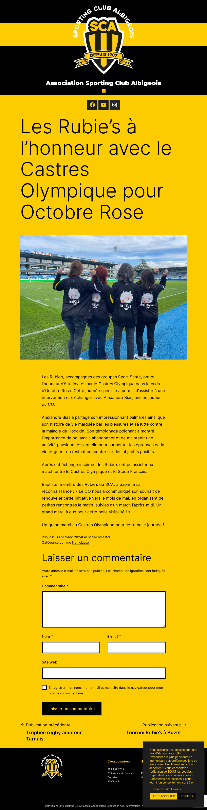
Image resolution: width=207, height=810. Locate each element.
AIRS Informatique (130, 806)
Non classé (80, 542)
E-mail (114, 636)
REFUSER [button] (187, 796)
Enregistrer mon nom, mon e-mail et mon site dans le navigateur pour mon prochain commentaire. (106, 690)
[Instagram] (115, 105)
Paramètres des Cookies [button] (166, 789)
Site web (49, 662)
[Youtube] (103, 105)
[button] (103, 91)
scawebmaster (99, 537)
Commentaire (55, 586)
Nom (47, 636)
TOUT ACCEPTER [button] (164, 796)
